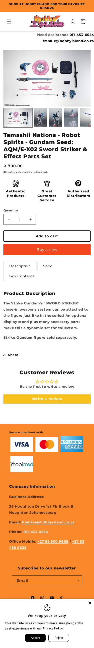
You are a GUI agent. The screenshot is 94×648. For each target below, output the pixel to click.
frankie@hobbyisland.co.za (68, 41)
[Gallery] (47, 89)
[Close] (90, 603)
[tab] (20, 266)
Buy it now (47, 249)
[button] (9, 21)
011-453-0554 (82, 35)
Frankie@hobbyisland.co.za (48, 522)
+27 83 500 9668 (52, 541)
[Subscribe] (77, 580)
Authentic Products (15, 193)
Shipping (9, 172)
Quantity (10, 210)
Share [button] (13, 355)
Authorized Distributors (78, 193)
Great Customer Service (47, 195)
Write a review (47, 399)
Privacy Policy (53, 628)
